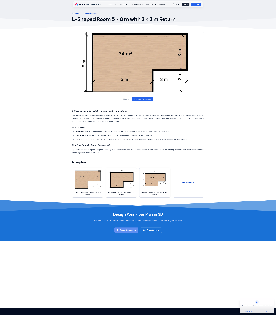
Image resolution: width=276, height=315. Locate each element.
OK (266, 311)
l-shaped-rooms (90, 13)
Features (111, 4)
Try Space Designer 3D (126, 230)
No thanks (248, 311)
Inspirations (136, 4)
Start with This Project (142, 99)
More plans (187, 182)
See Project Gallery (151, 230)
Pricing (162, 4)
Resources (150, 4)
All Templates (77, 13)
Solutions (123, 4)
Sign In (185, 4)
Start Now (196, 4)
